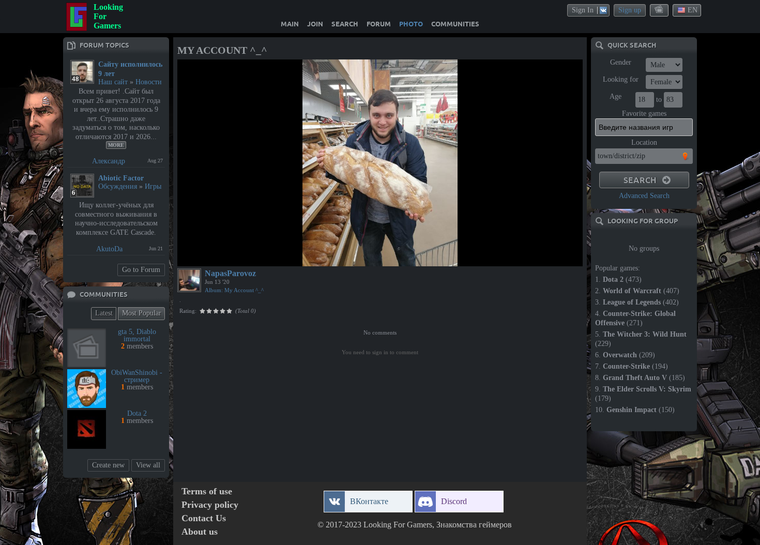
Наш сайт (113, 82)
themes (660, 10)
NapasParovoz (230, 273)
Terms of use (206, 491)
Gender (620, 62)
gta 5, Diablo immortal (137, 335)
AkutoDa (109, 249)
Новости (148, 82)
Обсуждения (117, 186)
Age (615, 96)
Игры (153, 186)
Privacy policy (209, 505)
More (116, 145)
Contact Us (203, 518)
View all (148, 465)
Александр (108, 161)
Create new (108, 465)
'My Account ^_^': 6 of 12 (218, 257)
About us (199, 532)
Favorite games (644, 113)
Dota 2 (137, 413)
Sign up (629, 10)
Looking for (621, 79)
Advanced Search (644, 196)
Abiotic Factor (121, 178)
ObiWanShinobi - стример (136, 376)
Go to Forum (141, 270)
